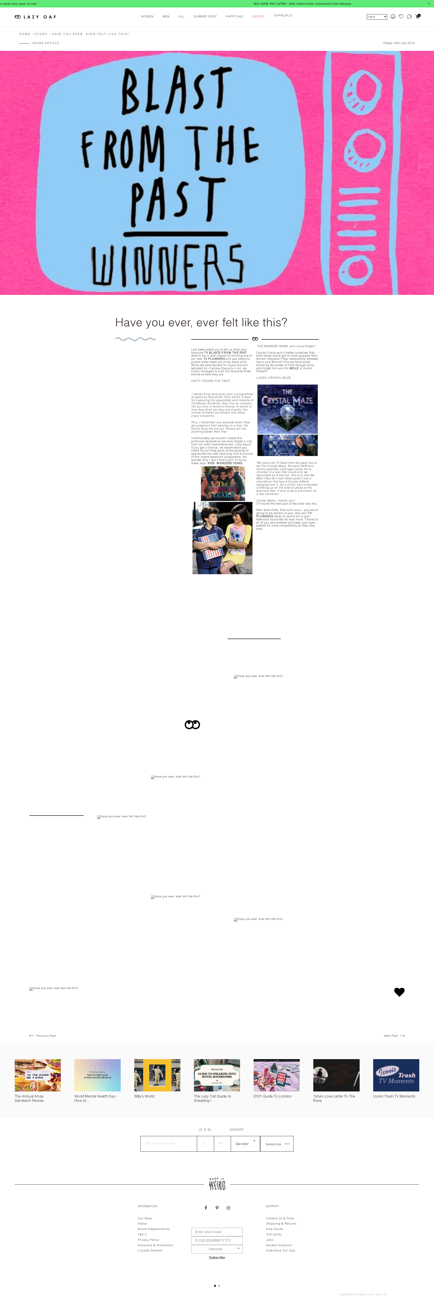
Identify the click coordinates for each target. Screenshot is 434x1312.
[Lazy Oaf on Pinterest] (217, 1208)
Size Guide (274, 1229)
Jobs (269, 1240)
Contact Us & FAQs (280, 1218)
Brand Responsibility (154, 1229)
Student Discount (279, 1245)
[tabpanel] (217, 1239)
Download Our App (280, 1250)
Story (41, 34)
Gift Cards (274, 1234)
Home (25, 34)
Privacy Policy (148, 1240)
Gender (237, 1130)
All (182, 16)
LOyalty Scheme (150, 1250)
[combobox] (215, 1249)
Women (147, 16)
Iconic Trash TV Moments (394, 1097)
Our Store (145, 1218)
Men (166, 16)
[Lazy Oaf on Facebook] (205, 1208)
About (142, 1224)
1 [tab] (215, 1286)
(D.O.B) (205, 1130)
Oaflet (258, 16)
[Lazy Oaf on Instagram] (228, 1208)
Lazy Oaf (375, 1295)
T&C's (142, 1234)
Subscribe (217, 1258)
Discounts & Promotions (155, 1245)
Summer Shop (205, 16)
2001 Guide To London (273, 1097)
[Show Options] (238, 1249)
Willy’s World (144, 1097)
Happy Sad (234, 16)
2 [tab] (219, 1286)
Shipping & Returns (281, 1224)
